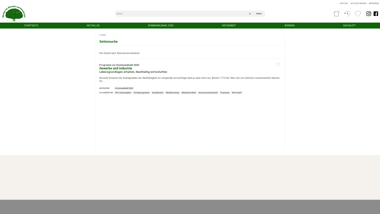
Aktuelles (93, 25)
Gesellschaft (157, 93)
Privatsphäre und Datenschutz (200, 159)
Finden (259, 14)
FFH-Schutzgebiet (123, 93)
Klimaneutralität (189, 93)
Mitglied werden (358, 3)
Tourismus (224, 93)
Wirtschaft (237, 93)
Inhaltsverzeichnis (174, 159)
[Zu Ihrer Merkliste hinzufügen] (278, 64)
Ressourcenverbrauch (208, 93)
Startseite (31, 25)
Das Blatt (349, 25)
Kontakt (344, 3)
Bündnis (290, 25)
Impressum (374, 3)
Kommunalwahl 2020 (161, 25)
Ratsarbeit (229, 25)
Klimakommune (172, 93)
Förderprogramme (141, 93)
